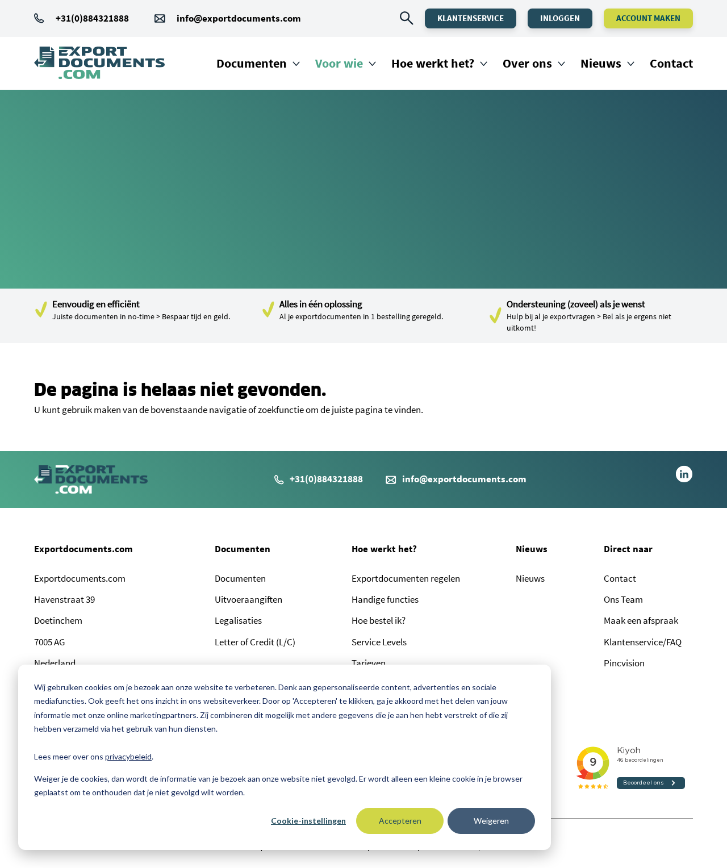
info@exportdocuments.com (239, 18)
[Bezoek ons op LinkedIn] (684, 479)
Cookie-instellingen (308, 820)
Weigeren (491, 820)
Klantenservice (470, 17)
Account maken (648, 17)
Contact (671, 63)
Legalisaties (238, 620)
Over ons (527, 63)
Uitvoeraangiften (248, 599)
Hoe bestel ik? (379, 620)
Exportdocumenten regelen (406, 578)
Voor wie (339, 63)
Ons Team (623, 599)
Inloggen (560, 17)
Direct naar (628, 548)
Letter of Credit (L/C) (255, 642)
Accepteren (400, 820)
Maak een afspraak (641, 620)
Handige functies (385, 599)
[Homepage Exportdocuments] (99, 63)
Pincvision (624, 663)
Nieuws (600, 63)
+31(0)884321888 (92, 18)
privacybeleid (128, 756)
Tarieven (369, 663)
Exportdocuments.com (83, 548)
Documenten (251, 63)
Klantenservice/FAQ (643, 642)
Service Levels (379, 642)
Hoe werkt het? (432, 63)
